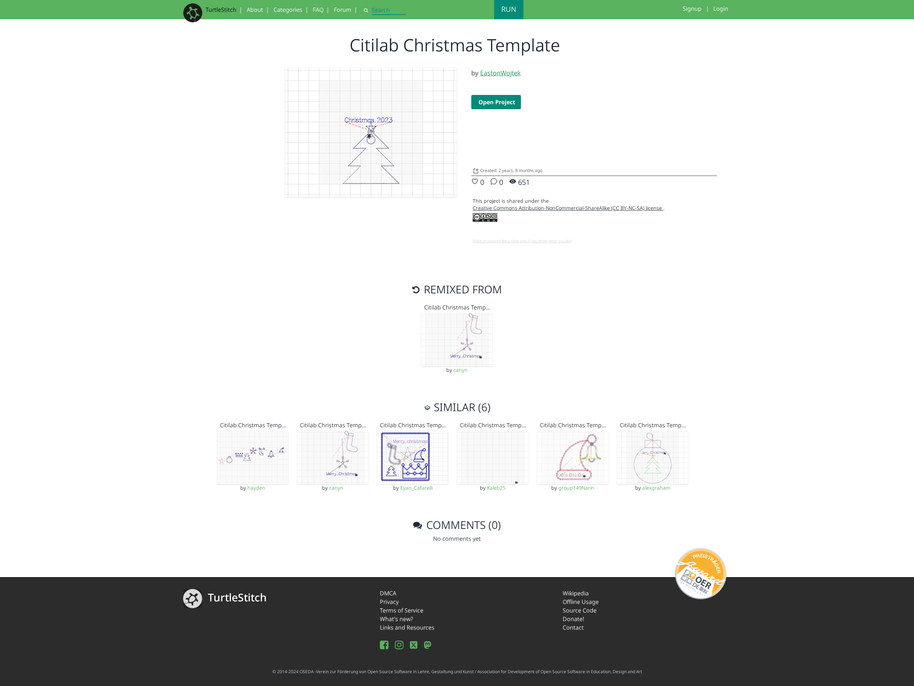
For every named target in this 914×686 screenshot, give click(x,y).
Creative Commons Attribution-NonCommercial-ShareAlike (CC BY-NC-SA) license (568, 208)
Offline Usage (581, 602)
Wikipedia (576, 593)
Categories (287, 10)
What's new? (396, 619)
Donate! (573, 619)
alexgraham (656, 487)
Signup (692, 8)
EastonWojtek (500, 73)
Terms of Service (401, 610)
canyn (460, 370)
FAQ (318, 10)
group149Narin (576, 487)
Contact (573, 627)
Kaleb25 (496, 487)
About (255, 10)
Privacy (389, 602)
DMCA (388, 593)
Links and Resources (407, 627)
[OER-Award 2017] (701, 572)
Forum (342, 10)
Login (720, 8)
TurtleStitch (221, 10)
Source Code (580, 610)
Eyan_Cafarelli (416, 487)
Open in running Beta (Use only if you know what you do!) (522, 240)
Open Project (496, 102)
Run (508, 9)
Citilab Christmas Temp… (457, 307)
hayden (256, 487)
